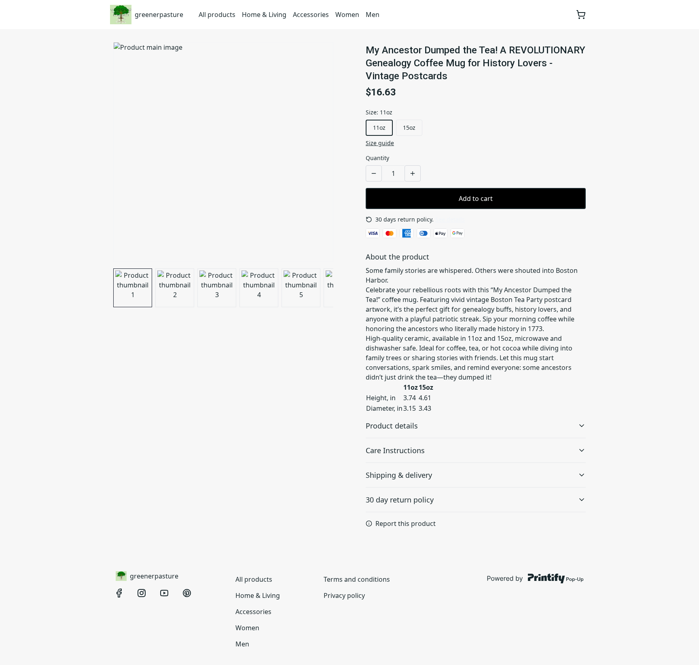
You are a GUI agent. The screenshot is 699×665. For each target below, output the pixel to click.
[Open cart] (581, 14)
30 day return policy (400, 500)
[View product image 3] (216, 287)
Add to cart (476, 198)
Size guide (380, 143)
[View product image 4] (258, 287)
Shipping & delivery (399, 475)
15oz (409, 127)
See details (450, 219)
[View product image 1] (132, 287)
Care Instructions (395, 450)
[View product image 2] (174, 287)
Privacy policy (344, 595)
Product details (392, 426)
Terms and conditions (357, 579)
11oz (379, 127)
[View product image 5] (301, 287)
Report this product (405, 523)
